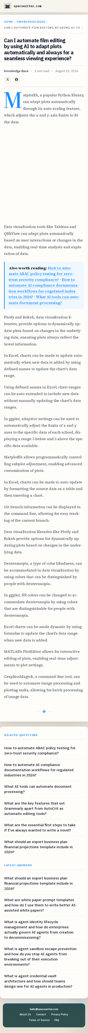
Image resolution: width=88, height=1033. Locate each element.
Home (8, 21)
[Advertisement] (44, 174)
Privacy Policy (59, 1014)
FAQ (56, 1020)
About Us (25, 1014)
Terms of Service (39, 1020)
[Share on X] (7, 79)
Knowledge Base (31, 21)
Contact (41, 1014)
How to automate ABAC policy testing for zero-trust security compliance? (41, 273)
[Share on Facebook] (16, 79)
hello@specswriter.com (44, 1009)
